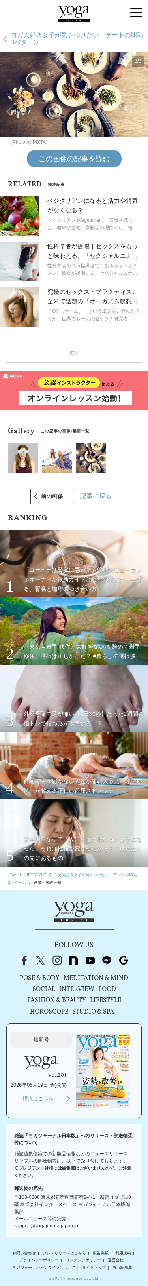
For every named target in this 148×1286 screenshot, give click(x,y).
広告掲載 (101, 1253)
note (74, 960)
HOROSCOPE (49, 1012)
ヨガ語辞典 (122, 1267)
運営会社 (116, 1260)
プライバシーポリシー (39, 1260)
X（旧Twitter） (41, 960)
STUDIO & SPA (93, 1012)
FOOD (107, 989)
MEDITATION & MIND (96, 978)
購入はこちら (38, 1098)
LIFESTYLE (105, 1000)
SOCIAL (43, 989)
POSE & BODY (40, 978)
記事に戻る (96, 496)
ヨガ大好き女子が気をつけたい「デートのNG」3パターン (78, 39)
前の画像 (52, 496)
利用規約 (123, 1253)
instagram (57, 960)
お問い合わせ (24, 1253)
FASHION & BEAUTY (56, 1000)
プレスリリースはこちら (64, 1253)
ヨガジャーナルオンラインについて (43, 1267)
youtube (90, 960)
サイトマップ (94, 1267)
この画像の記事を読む (74, 159)
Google (123, 960)
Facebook (23, 960)
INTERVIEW (76, 989)
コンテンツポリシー (83, 1260)
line (107, 960)
